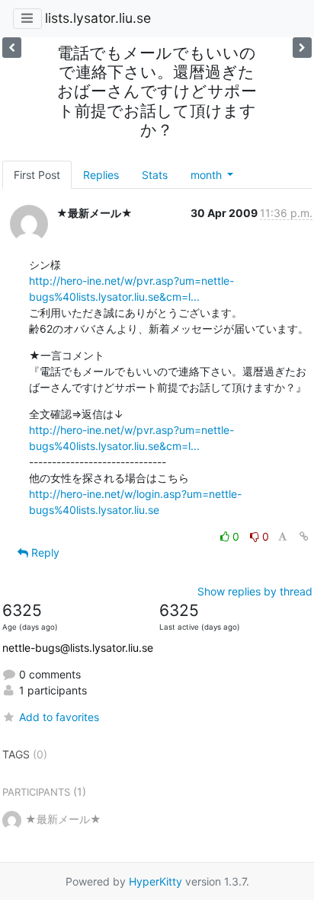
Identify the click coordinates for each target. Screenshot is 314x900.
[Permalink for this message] (304, 536)
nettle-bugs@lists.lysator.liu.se (77, 647)
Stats (155, 174)
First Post (37, 174)
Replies (101, 174)
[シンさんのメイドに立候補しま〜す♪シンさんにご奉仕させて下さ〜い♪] (11, 47)
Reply (43, 552)
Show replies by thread (254, 591)
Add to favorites (59, 716)
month (208, 174)
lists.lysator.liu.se (98, 18)
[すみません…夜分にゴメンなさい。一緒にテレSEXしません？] (302, 47)
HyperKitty (155, 881)
